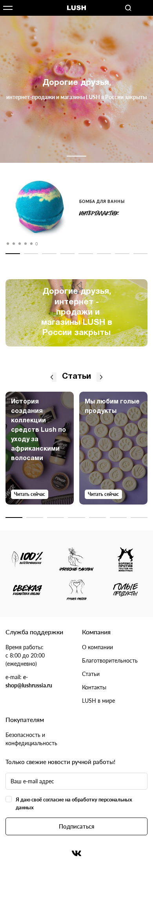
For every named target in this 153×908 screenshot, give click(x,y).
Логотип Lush (76, 8)
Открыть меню (8, 8)
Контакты (94, 687)
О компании (97, 647)
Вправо (101, 377)
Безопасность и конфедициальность (31, 738)
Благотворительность (110, 660)
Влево (51, 377)
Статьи (91, 673)
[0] (39, 207)
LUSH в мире (98, 700)
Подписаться (76, 826)
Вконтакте (76, 853)
